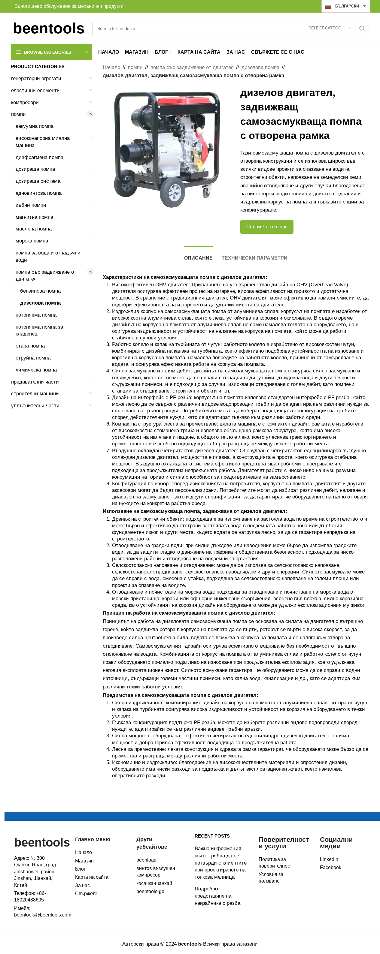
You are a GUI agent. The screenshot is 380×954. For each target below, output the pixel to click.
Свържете (86, 893)
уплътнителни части (35, 405)
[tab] (198, 255)
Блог (80, 868)
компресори (25, 102)
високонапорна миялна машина (43, 141)
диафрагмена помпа (39, 157)
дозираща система (38, 181)
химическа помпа (36, 370)
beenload (146, 859)
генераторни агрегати (36, 78)
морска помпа (32, 241)
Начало (111, 67)
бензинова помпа (40, 291)
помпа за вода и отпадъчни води (48, 256)
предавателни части (35, 382)
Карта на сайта (91, 877)
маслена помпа (34, 229)
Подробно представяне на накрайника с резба (217, 896)
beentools (42, 842)
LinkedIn (329, 859)
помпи (18, 114)
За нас (82, 885)
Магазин (84, 860)
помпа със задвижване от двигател (46, 275)
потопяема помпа (36, 315)
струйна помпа (33, 358)
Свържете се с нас (266, 226)
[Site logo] (48, 28)
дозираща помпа (35, 169)
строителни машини (35, 393)
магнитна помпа (34, 217)
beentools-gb (150, 891)
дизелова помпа (40, 303)
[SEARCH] (362, 28)
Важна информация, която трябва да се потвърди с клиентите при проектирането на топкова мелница (221, 863)
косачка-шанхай (154, 883)
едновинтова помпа (39, 193)
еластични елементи (35, 90)
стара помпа (30, 346)
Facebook (330, 867)
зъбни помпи (31, 205)
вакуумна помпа (34, 126)
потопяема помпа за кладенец (39, 330)
